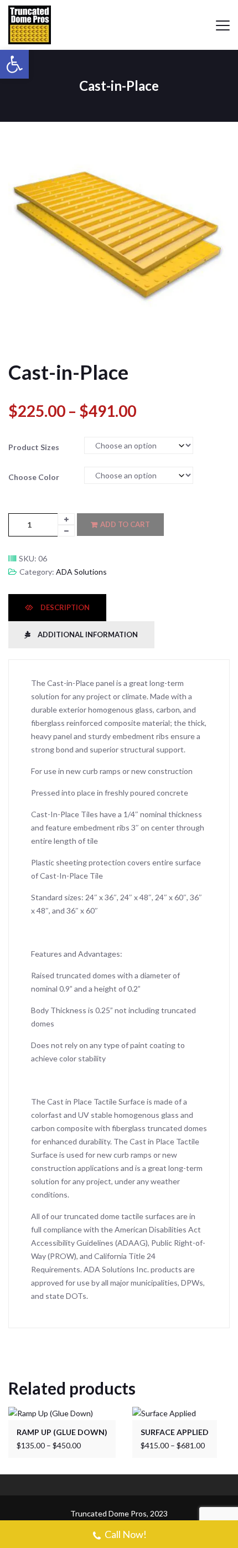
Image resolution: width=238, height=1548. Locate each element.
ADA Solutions (81, 571)
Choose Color (33, 477)
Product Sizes (33, 447)
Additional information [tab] (87, 634)
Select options (66, 1411)
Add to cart (125, 524)
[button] (14, 64)
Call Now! (126, 1534)
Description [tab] (64, 607)
